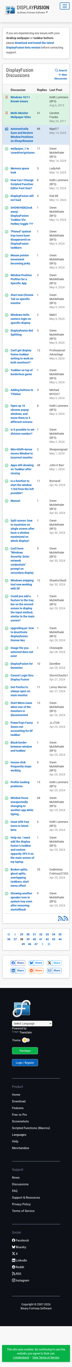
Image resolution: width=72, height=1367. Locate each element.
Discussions (20, 1184)
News (16, 1177)
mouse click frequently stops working (21, 766)
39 (28, 939)
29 (21, 934)
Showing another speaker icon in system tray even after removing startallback (21, 901)
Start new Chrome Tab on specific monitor (22, 299)
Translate (25, 1032)
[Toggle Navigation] (65, 6)
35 (60, 934)
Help (15, 1141)
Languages (19, 1135)
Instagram (22, 1280)
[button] (25, 9)
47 (36, 944)
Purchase (25, 1051)
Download (18, 1101)
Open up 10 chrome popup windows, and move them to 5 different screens (21, 414)
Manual (15, 500)
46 (29, 944)
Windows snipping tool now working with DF (22, 584)
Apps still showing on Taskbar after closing (22, 469)
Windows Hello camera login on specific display (21, 318)
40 (34, 939)
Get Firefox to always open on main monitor (20, 691)
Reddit (20, 1267)
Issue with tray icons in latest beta (20, 825)
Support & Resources (26, 1197)
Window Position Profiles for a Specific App (21, 279)
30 (28, 934)
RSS (18, 1274)
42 (47, 939)
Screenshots (20, 1121)
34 (53, 934)
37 (15, 939)
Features (18, 1108)
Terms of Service (23, 1211)
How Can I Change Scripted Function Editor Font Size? (22, 184)
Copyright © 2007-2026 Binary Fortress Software (36, 1306)
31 (34, 934)
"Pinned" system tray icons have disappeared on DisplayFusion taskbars (21, 239)
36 (8, 939)
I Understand (21, 1357)
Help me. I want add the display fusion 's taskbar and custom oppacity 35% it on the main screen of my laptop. (22, 849)
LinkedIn (21, 1260)
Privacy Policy (21, 1204)
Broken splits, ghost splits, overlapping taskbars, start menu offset (20, 877)
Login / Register (25, 1063)
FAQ (14, 1191)
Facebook (22, 1240)
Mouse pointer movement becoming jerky (20, 259)
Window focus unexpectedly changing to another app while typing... (22, 806)
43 (53, 939)
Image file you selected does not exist (22, 652)
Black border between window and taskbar (21, 746)
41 (40, 939)
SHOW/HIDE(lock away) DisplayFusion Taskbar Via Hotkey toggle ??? (22, 215)
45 (23, 944)
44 (60, 939)
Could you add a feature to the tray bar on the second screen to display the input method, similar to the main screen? (22, 608)
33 (47, 934)
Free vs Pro (19, 1115)
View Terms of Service (45, 1357)
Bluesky (21, 1247)
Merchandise (20, 1148)
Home (16, 1095)
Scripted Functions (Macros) (31, 1128)
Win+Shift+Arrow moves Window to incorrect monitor (22, 453)
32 (40, 934)
